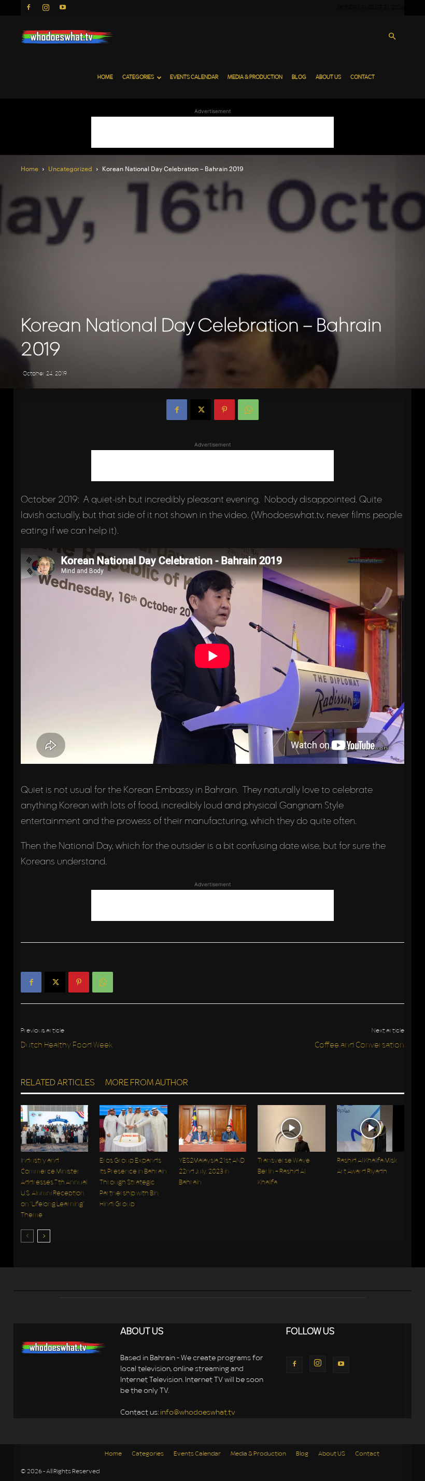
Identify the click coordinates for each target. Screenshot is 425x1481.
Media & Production (255, 77)
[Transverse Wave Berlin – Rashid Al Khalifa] (291, 1128)
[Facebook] (28, 7)
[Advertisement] (212, 132)
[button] (391, 36)
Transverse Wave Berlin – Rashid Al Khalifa (284, 1171)
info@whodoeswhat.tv (197, 1413)
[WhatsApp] (248, 409)
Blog (299, 77)
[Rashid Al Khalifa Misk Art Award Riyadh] (370, 1128)
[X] (200, 409)
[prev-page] (27, 1235)
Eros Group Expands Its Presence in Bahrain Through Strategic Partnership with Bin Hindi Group (133, 1182)
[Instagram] (45, 7)
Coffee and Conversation (359, 1046)
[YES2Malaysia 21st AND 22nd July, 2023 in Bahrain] (212, 1128)
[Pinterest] (224, 409)
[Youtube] (62, 7)
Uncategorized (70, 168)
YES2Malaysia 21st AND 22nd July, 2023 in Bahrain (212, 1171)
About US (328, 77)
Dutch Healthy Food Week (66, 1046)
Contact (362, 77)
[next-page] (43, 1235)
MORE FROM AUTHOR (146, 1083)
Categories (138, 77)
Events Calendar (194, 77)
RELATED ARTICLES (58, 1083)
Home (105, 77)
